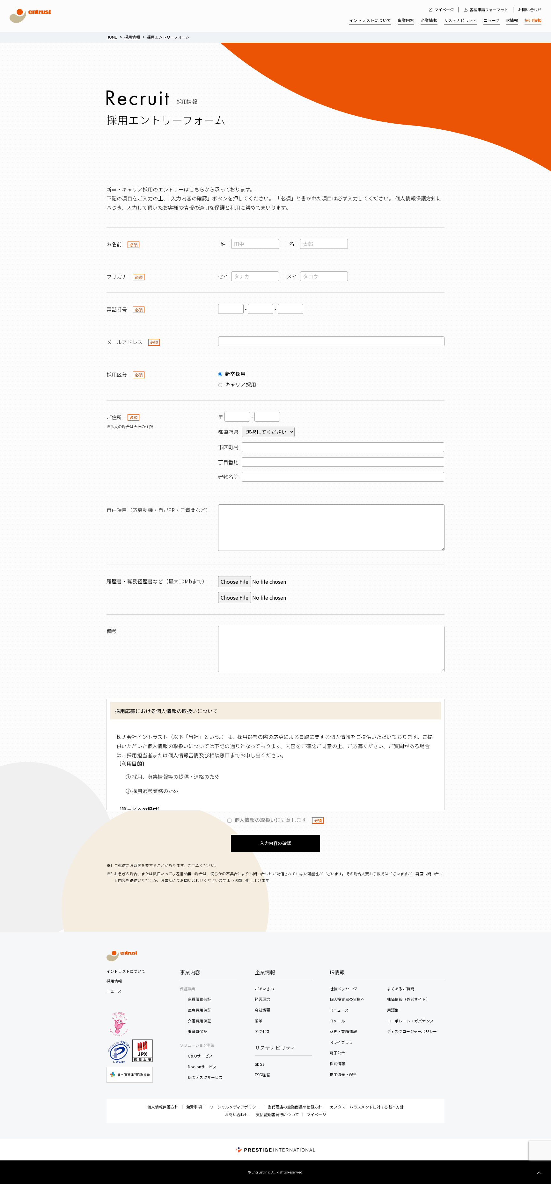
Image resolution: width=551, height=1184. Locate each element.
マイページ (444, 9)
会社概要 (262, 1010)
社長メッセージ (343, 988)
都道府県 (228, 432)
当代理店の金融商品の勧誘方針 (295, 1106)
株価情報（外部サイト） (408, 999)
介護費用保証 (199, 1020)
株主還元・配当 (343, 1074)
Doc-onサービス (202, 1066)
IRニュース (339, 1010)
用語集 (393, 1010)
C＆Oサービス (200, 1055)
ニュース (491, 20)
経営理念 (262, 999)
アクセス (262, 1031)
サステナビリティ (460, 20)
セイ (223, 276)
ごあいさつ (264, 988)
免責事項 (194, 1106)
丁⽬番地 (228, 462)
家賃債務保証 (199, 999)
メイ (292, 276)
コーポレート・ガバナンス (410, 1020)
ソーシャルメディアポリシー (235, 1106)
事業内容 (406, 20)
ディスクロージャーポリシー (412, 1031)
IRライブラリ (341, 1042)
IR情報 (512, 20)
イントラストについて (370, 20)
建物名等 (228, 476)
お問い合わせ (529, 9)
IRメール (337, 1020)
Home (112, 37)
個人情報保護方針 (162, 1106)
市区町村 (228, 447)
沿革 (258, 1020)
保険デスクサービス (205, 1077)
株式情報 (337, 1063)
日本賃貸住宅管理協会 (133, 1074)
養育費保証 (197, 1031)
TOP (539, 1173)
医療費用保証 (199, 1010)
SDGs (259, 1064)
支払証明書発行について (277, 1114)
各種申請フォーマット (488, 9)
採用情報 (533, 20)
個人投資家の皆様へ (347, 999)
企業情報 (429, 20)
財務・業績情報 (343, 1031)
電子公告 (337, 1052)
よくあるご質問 (400, 988)
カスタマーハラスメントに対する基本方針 (367, 1106)
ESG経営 (262, 1074)
